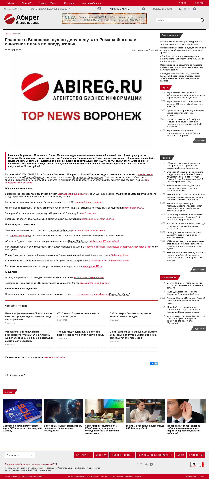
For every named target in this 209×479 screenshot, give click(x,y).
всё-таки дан (89, 213)
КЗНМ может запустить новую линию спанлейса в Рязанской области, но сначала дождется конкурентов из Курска (185, 245)
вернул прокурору (19, 235)
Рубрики (11, 3)
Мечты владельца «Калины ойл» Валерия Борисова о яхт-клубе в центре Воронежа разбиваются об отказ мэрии (133, 334)
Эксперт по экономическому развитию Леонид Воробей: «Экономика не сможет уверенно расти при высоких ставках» (186, 256)
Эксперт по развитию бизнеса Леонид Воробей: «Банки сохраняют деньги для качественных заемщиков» (186, 197)
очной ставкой (145, 174)
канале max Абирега (54, 357)
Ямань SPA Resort (77, 241)
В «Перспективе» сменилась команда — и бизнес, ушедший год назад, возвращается (186, 226)
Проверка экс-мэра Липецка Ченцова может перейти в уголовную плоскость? (185, 113)
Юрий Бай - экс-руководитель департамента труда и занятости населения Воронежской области (183, 309)
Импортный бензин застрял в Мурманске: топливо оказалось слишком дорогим (181, 42)
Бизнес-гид (196, 455)
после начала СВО (133, 207)
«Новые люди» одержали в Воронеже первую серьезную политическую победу (80, 333)
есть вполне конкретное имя (89, 277)
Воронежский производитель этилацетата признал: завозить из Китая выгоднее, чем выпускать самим (181, 67)
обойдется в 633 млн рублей (104, 241)
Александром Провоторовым (88, 177)
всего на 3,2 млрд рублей (88, 202)
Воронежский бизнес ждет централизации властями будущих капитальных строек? (184, 133)
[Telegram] (156, 363)
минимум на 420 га (92, 266)
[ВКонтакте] (152, 363)
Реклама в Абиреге (48, 3)
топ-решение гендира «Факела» (92, 294)
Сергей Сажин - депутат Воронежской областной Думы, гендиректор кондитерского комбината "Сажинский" (186, 319)
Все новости (13, 455)
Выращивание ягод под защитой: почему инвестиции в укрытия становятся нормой (183, 188)
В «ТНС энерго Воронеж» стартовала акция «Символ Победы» (130, 315)
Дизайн (65, 196)
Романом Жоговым (34, 177)
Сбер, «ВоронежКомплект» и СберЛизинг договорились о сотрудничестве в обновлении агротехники (102, 429)
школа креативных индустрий (73, 193)
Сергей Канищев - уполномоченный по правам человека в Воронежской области (185, 285)
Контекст (8, 392)
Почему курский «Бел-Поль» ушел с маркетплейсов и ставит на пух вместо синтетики (185, 235)
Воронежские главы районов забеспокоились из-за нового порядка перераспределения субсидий (186, 95)
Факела (51, 260)
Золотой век (116, 235)
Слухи (165, 87)
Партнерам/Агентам (91, 3)
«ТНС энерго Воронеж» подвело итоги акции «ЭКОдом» (78, 315)
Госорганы (138, 476)
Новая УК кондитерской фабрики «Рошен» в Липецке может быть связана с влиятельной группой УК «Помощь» (184, 123)
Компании (128, 476)
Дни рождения (169, 277)
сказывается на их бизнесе (94, 283)
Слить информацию (107, 476)
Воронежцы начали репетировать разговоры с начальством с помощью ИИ (63, 428)
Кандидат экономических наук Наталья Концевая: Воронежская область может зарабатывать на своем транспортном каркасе (180, 77)
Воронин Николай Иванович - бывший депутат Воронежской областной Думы (186, 300)
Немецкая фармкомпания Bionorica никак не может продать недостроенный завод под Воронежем (28, 316)
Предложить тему (162, 9)
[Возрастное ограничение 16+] (99, 9)
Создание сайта (191, 476)
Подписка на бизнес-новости (78, 476)
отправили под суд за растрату (88, 230)
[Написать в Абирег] (143, 9)
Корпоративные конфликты (155, 455)
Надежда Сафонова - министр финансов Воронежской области (183, 292)
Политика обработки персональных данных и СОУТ (31, 464)
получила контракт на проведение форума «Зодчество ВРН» (119, 246)
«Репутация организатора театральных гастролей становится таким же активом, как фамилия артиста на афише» (184, 207)
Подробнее (199, 328)
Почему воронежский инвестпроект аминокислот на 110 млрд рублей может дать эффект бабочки (184, 217)
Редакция (69, 3)
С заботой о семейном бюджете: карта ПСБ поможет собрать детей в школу (22, 428)
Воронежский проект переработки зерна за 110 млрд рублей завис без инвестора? (185, 104)
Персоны (119, 476)
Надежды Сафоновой (60, 230)
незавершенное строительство (97, 219)
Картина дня (83, 455)
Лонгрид (166, 158)
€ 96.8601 (200, 3)
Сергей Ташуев (65, 260)
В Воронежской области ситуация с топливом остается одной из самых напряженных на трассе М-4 (183, 50)
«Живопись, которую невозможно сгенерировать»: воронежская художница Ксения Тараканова (183, 165)
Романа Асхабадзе (119, 294)
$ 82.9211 (184, 3)
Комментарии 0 (17, 375)
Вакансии (94, 476)
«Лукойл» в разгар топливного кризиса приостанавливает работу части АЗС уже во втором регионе (182, 58)
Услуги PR (27, 3)
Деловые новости (122, 455)
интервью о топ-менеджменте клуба (110, 260)
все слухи (200, 140)
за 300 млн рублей (118, 255)
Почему (9, 277)
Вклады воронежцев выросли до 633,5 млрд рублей (145, 427)
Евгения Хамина (75, 246)
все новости (199, 269)
